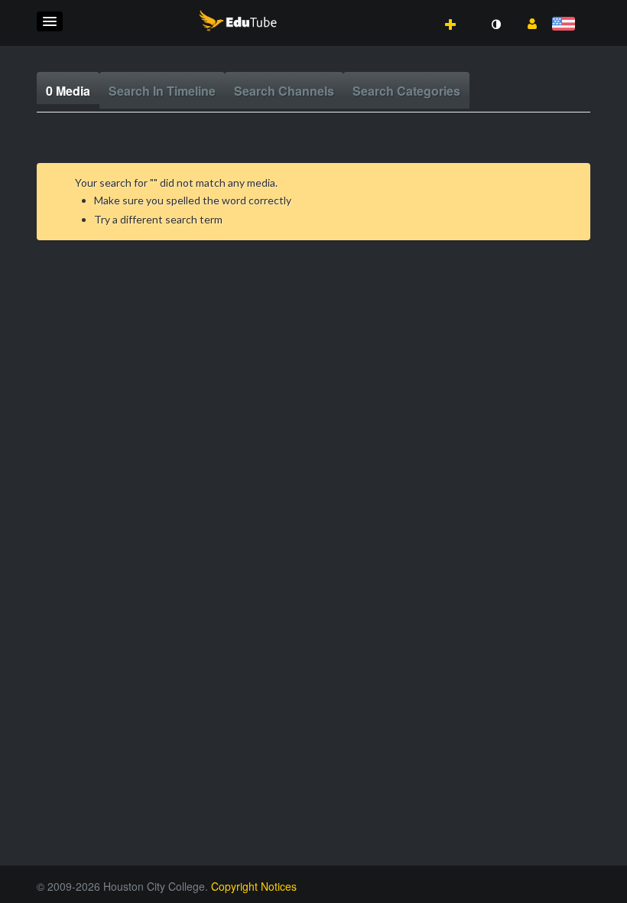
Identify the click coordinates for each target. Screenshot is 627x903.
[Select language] (566, 25)
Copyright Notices (254, 886)
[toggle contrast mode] (495, 24)
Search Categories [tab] (406, 90)
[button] (50, 21)
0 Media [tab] (68, 90)
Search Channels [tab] (284, 90)
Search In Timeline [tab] (162, 90)
